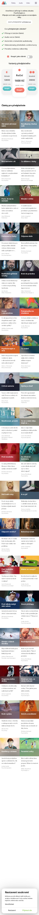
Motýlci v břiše (27, 199)
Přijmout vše (27, 910)
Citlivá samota (8, 386)
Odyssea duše (27, 236)
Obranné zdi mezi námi (9, 125)
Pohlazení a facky (9, 236)
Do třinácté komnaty (26, 458)
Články (13, 3)
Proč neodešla (7, 457)
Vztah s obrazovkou (7, 312)
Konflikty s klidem (9, 751)
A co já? (24, 494)
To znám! (25, 348)
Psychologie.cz (4, 3)
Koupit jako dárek (18, 56)
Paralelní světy (27, 751)
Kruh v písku (7, 714)
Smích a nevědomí (28, 714)
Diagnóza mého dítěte (8, 680)
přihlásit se (26, 22)
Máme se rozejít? (28, 569)
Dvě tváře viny (7, 494)
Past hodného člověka (7, 570)
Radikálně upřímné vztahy (9, 275)
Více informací (9, 904)
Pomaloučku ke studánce (27, 312)
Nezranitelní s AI (8, 161)
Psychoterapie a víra (8, 349)
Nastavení (12, 910)
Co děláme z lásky (28, 161)
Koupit (7, 88)
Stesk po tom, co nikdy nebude (28, 680)
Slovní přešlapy (27, 604)
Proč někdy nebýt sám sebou (9, 605)
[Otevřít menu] (35, 2)
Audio (21, 3)
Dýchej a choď (27, 386)
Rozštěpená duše (28, 641)
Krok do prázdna (28, 274)
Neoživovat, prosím (10, 421)
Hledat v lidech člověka (8, 642)
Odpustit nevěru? (9, 532)
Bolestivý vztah (27, 532)
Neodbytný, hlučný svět (29, 125)
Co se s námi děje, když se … (28, 422)
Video (28, 3)
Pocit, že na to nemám (7, 200)
